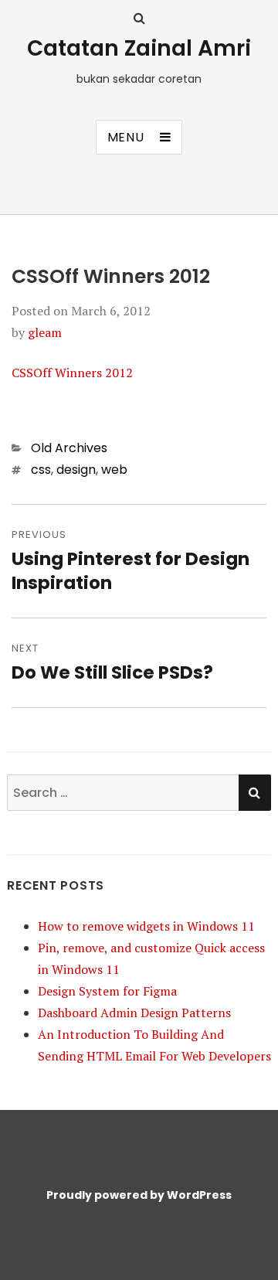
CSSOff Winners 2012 (72, 372)
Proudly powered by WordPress (139, 1195)
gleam (45, 332)
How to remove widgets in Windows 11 (146, 925)
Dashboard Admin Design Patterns (134, 1012)
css (41, 469)
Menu (125, 137)
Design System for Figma (107, 990)
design (76, 469)
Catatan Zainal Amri (139, 48)
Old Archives (69, 448)
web (114, 469)
